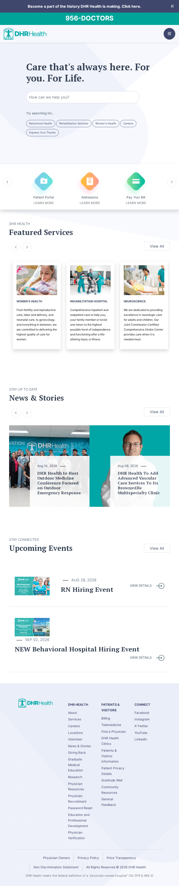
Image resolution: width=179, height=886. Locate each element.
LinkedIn (140, 739)
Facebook (141, 713)
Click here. (131, 6)
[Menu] (169, 34)
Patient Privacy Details (112, 771)
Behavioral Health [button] (40, 123)
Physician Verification (76, 835)
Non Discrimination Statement (56, 867)
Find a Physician (113, 731)
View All (157, 246)
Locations (75, 733)
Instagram (142, 719)
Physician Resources (76, 786)
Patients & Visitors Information (110, 756)
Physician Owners (56, 858)
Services (74, 719)
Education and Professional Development (79, 820)
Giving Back (77, 752)
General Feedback (108, 802)
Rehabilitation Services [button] (73, 123)
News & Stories (79, 746)
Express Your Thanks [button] (42, 132)
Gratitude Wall (111, 780)
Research (75, 777)
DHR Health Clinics (110, 741)
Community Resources (110, 789)
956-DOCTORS (89, 18)
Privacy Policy (88, 858)
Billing (105, 718)
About (72, 713)
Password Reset (80, 808)
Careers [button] (128, 123)
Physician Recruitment (77, 798)
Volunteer (75, 739)
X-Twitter (141, 726)
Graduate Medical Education (75, 764)
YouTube (140, 733)
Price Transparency (121, 858)
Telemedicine (111, 725)
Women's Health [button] (105, 123)
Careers (74, 726)
